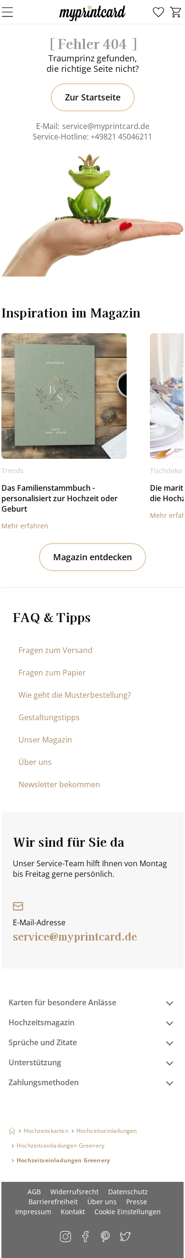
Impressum (33, 1211)
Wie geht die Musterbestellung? (74, 695)
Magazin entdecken (92, 557)
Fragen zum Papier (52, 672)
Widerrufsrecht (74, 1191)
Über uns (35, 762)
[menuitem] (158, 12)
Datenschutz (128, 1191)
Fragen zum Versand (55, 650)
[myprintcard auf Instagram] (66, 1237)
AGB (34, 1191)
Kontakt (73, 1211)
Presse (136, 1201)
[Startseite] (12, 1131)
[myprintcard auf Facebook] (86, 1237)
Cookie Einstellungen (127, 1211)
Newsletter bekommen (59, 784)
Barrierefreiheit (53, 1201)
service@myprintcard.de (105, 126)
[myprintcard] (92, 21)
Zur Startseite (92, 97)
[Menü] (13, 12)
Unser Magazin (45, 739)
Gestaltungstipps (49, 717)
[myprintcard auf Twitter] (126, 1237)
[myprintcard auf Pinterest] (106, 1237)
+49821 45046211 (121, 136)
